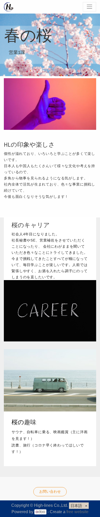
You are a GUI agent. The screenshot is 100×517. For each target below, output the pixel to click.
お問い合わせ (50, 491)
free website (77, 512)
